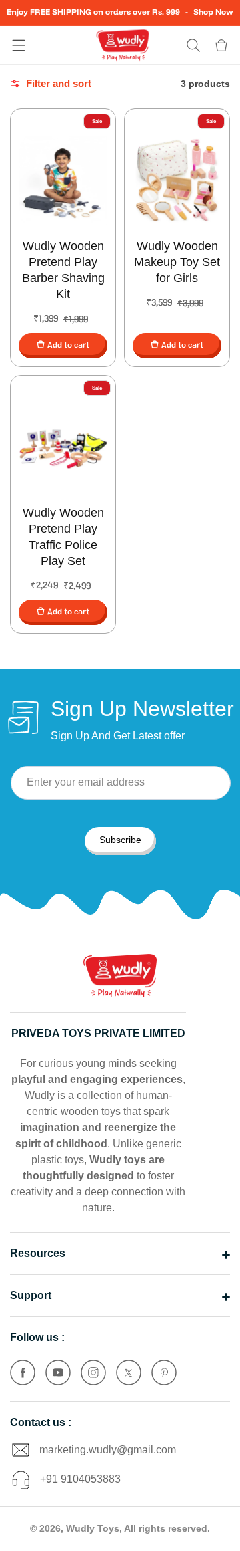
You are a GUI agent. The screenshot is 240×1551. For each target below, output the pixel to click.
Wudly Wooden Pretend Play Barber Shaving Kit (63, 270)
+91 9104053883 (80, 1479)
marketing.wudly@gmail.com (107, 1449)
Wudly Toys (92, 1528)
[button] (19, 45)
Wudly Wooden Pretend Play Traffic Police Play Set (63, 537)
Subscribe (120, 839)
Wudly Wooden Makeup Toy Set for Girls (177, 262)
